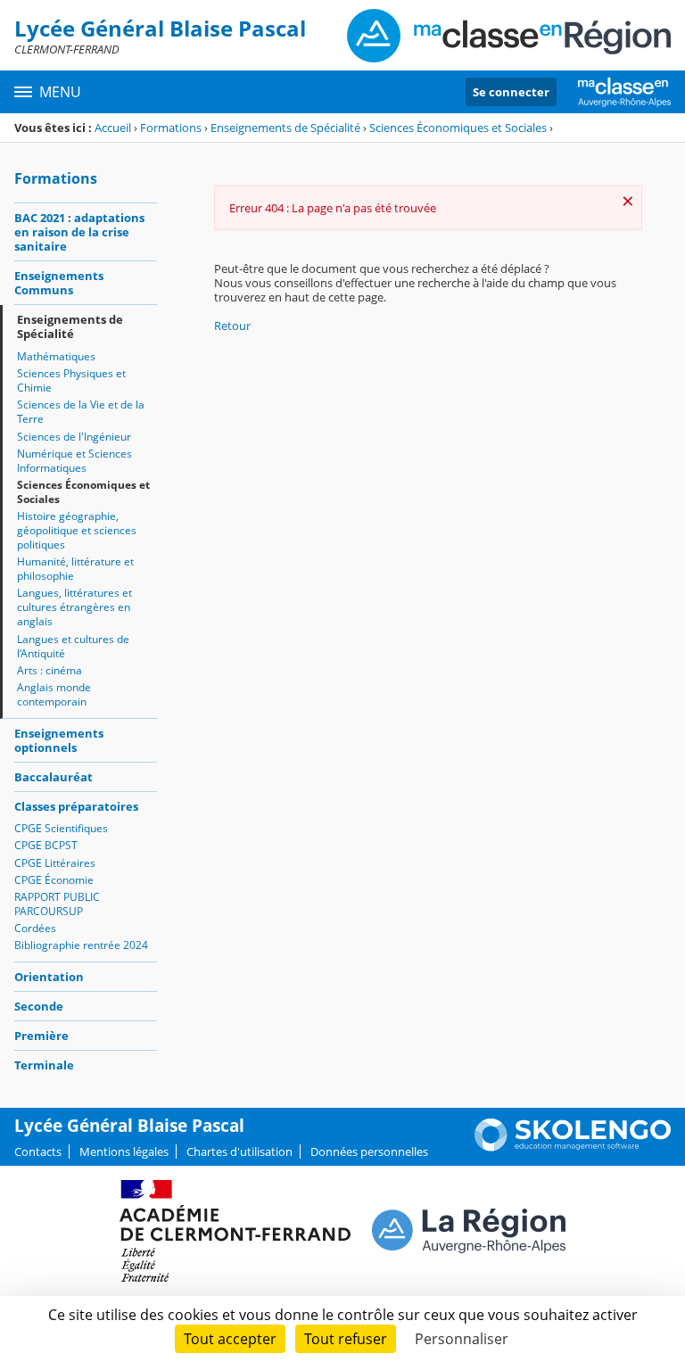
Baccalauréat (53, 777)
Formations (171, 128)
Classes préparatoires (76, 806)
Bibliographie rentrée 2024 (81, 945)
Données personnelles (369, 1151)
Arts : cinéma (49, 670)
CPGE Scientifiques (61, 828)
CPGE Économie (54, 879)
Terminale (44, 1065)
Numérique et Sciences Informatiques (74, 460)
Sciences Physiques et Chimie (71, 380)
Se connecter (511, 92)
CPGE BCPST (46, 845)
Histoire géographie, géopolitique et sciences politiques (76, 530)
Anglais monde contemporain (54, 694)
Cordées (35, 928)
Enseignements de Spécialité (285, 128)
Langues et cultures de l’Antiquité (73, 646)
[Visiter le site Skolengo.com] (573, 1147)
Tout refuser (345, 1339)
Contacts (38, 1151)
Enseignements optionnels (58, 740)
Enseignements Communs (58, 283)
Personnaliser (461, 1339)
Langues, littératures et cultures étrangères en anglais (74, 607)
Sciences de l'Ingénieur (74, 436)
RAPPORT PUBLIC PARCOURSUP (57, 904)
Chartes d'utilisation (239, 1151)
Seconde (38, 1006)
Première (41, 1036)
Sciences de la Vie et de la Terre (80, 411)
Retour (232, 326)
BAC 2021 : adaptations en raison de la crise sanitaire (79, 232)
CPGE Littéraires (54, 863)
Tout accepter (230, 1339)
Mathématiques (56, 356)
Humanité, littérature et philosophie (75, 568)
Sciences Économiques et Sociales (458, 128)
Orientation (49, 977)
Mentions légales (124, 1151)
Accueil (113, 128)
